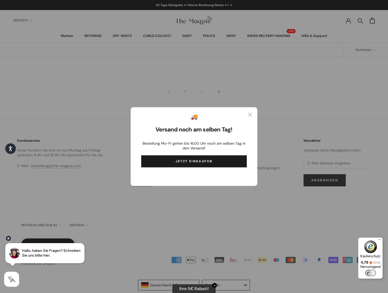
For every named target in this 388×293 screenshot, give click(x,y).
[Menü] (379, 241)
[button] (10, 148)
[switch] (370, 273)
